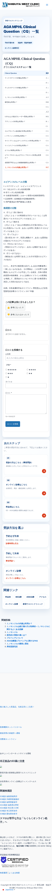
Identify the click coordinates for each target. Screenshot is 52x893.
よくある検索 (14, 873)
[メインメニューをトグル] (47, 4)
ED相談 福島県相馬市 (8, 796)
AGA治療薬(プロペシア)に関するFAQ (22, 641)
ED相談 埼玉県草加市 (8, 811)
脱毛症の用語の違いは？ (17, 635)
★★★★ (32, 370)
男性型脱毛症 (12, 646)
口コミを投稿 (12, 424)
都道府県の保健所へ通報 (10, 733)
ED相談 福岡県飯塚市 (8, 802)
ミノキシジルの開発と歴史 (18, 644)
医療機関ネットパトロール (11, 727)
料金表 (8, 597)
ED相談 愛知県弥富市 (8, 814)
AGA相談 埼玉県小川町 (9, 808)
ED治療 (19, 597)
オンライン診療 (11, 604)
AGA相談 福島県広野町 (9, 805)
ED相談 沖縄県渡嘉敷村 (9, 799)
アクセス (42, 597)
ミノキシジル (12, 632)
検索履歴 (3, 873)
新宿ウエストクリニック (33, 604)
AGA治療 (30, 597)
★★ (30, 373)
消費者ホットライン (8, 739)
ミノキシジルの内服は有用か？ (19, 623)
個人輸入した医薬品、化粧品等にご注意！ (17, 707)
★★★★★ (12, 370)
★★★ (10, 373)
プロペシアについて (15, 638)
